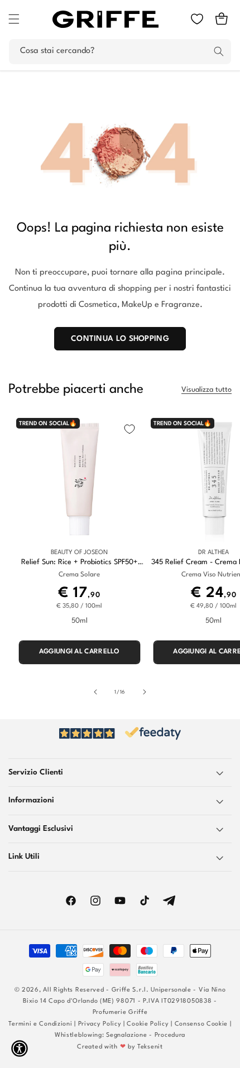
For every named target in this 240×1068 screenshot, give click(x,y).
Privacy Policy (100, 1024)
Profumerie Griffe (120, 1012)
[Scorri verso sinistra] (95, 692)
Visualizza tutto (206, 389)
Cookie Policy (148, 1024)
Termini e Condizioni (40, 1024)
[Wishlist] (197, 19)
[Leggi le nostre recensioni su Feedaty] (120, 733)
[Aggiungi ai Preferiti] (129, 429)
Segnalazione (126, 1035)
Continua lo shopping (120, 339)
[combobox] (120, 51)
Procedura (170, 1035)
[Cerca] (219, 51)
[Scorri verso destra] (144, 692)
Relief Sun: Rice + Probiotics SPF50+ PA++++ (79, 563)
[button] (14, 19)
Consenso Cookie (201, 1024)
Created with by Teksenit (119, 1047)
